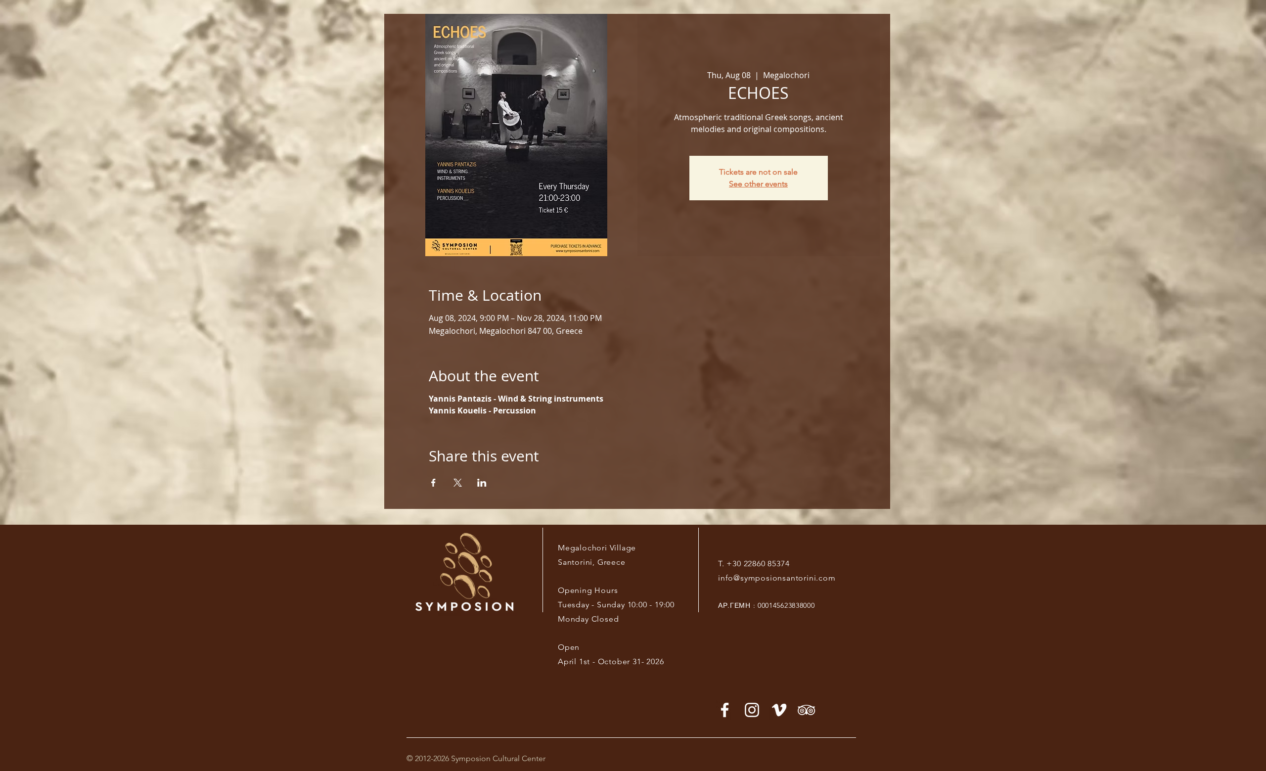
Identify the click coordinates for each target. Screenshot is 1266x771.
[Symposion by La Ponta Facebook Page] (724, 710)
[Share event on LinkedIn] (482, 483)
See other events (758, 183)
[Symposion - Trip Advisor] (806, 710)
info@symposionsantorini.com (777, 578)
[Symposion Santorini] (752, 710)
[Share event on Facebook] (433, 483)
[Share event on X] (457, 483)
